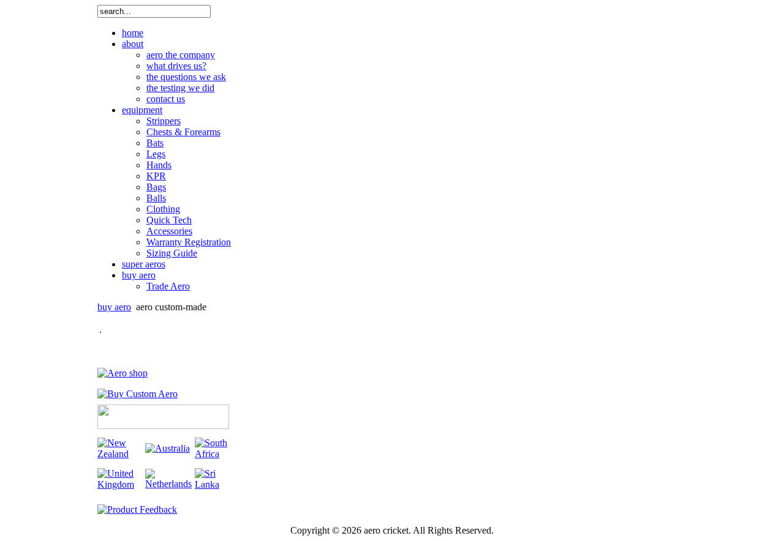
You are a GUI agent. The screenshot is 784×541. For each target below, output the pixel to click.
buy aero (114, 307)
